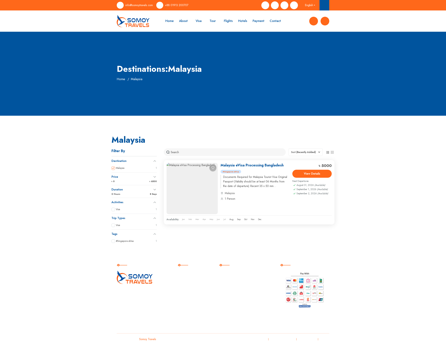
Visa (199, 21)
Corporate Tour (232, 308)
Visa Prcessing (231, 273)
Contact (275, 21)
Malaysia (230, 193)
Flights (228, 21)
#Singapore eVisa (231, 171)
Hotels (242, 21)
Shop (183, 294)
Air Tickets (229, 287)
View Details (312, 174)
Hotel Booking (231, 294)
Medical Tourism (232, 301)
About (183, 21)
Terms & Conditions (282, 339)
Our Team (186, 287)
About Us (186, 280)
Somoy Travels (147, 339)
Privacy (261, 339)
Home (169, 21)
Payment (258, 21)
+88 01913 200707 (176, 5)
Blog (183, 301)
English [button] (309, 5)
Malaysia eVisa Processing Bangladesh (252, 165)
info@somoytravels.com (139, 5)
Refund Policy (307, 339)
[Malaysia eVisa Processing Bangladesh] (192, 188)
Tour (213, 21)
